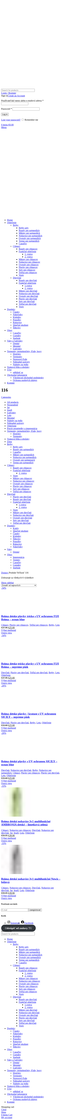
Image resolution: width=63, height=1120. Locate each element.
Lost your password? (11, 120)
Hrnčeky (17, 354)
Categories (6, 397)
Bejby (15, 225)
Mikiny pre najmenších (29, 233)
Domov (5, 572)
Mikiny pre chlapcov (28, 259)
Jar (11, 833)
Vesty (21, 275)
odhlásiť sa (18, 372)
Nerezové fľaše (20, 359)
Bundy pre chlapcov (28, 249)
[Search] (58, 90)
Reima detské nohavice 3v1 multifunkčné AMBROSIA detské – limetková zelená (25, 823)
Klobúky (17, 317)
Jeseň (16, 833)
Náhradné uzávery (21, 362)
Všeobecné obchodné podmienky (28, 377)
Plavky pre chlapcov (28, 267)
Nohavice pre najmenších (30, 235)
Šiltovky (17, 327)
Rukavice (17, 322)
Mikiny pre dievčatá (28, 291)
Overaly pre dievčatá (28, 296)
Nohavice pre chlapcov (29, 262)
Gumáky (17, 335)
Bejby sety (24, 228)
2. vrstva (29, 257)
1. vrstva (29, 254)
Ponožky (17, 320)
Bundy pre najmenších (29, 230)
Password (6, 109)
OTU (18, 928)
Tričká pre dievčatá (27, 304)
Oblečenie (6, 675)
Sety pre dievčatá (27, 301)
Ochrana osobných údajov (25, 380)
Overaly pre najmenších (30, 238)
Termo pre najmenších (29, 241)
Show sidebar (7, 582)
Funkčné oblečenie (27, 251)
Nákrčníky (18, 314)
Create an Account (16, 95)
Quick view (6, 633)
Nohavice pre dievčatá (29, 293)
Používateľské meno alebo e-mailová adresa (22, 100)
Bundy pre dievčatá (28, 280)
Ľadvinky (17, 348)
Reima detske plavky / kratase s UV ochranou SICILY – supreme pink (28, 715)
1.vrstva (28, 285)
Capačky (23, 243)
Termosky (17, 356)
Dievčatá (17, 278)
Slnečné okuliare (20, 325)
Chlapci (16, 246)
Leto (57, 625)
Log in (4, 114)
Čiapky (16, 312)
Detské (16, 343)
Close (3, 1109)
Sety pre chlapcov (27, 270)
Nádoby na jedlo (20, 364)
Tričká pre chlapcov (28, 272)
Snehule (16, 338)
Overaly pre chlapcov (29, 264)
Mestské (17, 346)
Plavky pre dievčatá (28, 299)
